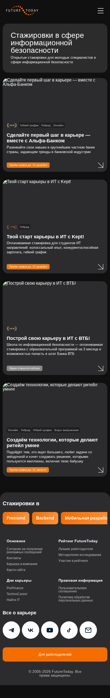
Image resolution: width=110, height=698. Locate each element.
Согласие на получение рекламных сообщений (25, 550)
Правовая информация (80, 580)
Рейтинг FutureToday (78, 541)
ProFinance (15, 588)
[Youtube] (49, 630)
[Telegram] (11, 630)
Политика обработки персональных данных (75, 598)
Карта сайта (16, 570)
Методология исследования (79, 555)
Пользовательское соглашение (72, 589)
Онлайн (58, 125)
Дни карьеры (19, 580)
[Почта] (88, 630)
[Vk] (30, 630)
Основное (16, 541)
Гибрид (45, 125)
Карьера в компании (22, 564)
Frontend (16, 518)
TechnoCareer (17, 594)
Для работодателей (55, 654)
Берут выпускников (66, 430)
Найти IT (13, 600)
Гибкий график (29, 125)
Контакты (14, 558)
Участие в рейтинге (73, 561)
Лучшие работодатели (75, 549)
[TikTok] (69, 630)
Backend (45, 518)
